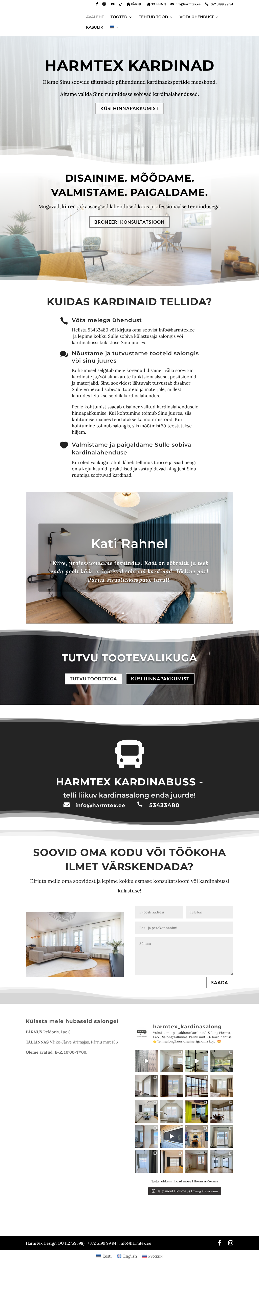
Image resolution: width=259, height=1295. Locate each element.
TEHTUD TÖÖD (153, 17)
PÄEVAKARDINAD (38, 1216)
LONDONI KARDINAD (152, 1223)
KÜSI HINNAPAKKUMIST (129, 108)
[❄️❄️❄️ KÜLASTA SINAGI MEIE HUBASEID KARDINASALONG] (146, 1161)
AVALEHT (95, 17)
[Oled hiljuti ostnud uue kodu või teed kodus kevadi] (221, 1086)
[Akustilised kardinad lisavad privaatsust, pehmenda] (196, 1136)
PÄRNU (136, 4)
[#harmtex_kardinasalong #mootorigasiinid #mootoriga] (196, 1061)
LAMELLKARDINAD (188, 1223)
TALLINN (158, 4)
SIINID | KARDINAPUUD (105, 1216)
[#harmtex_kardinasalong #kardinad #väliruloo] (171, 1136)
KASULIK (94, 28)
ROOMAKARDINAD (142, 1216)
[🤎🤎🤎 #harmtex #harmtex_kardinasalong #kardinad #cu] (171, 1086)
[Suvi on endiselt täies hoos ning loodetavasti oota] (146, 1086)
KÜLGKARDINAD (69, 1216)
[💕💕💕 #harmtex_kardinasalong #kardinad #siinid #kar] (171, 1111)
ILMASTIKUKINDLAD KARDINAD (142, 1229)
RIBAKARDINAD (85, 1223)
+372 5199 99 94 (220, 4)
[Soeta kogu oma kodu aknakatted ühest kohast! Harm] (221, 1161)
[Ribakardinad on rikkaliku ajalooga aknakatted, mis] (221, 1061)
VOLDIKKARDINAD (175, 1216)
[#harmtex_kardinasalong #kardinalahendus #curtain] (146, 1061)
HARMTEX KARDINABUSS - (129, 782)
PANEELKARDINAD (116, 1223)
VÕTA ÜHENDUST (197, 17)
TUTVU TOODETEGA (93, 678)
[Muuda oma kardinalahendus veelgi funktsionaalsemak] (171, 1061)
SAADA (219, 982)
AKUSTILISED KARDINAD (94, 1229)
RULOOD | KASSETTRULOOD (46, 1223)
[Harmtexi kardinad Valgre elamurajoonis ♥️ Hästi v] (146, 1136)
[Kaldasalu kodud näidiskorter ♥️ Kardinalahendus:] (146, 1111)
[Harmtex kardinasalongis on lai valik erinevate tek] (196, 1111)
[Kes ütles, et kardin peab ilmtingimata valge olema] (196, 1086)
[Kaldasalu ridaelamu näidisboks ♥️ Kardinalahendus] (171, 1161)
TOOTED (119, 17)
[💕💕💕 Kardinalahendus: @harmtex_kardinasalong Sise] (196, 1161)
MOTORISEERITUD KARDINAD (48, 1229)
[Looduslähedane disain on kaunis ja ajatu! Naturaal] (221, 1111)
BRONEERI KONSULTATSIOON (129, 222)
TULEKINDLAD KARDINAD (191, 1229)
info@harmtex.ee (187, 4)
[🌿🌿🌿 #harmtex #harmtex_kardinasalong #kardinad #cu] (221, 1136)
